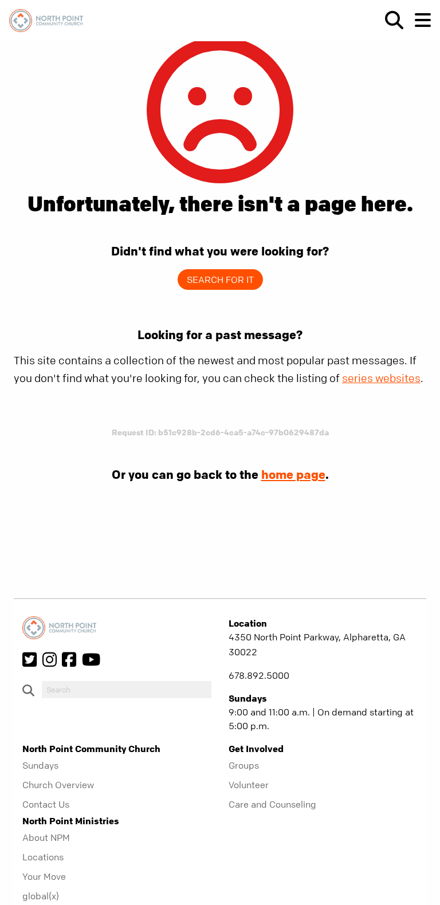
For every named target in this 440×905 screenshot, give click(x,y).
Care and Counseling (272, 804)
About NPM (46, 837)
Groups (244, 765)
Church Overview (58, 784)
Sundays (40, 765)
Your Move (44, 876)
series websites (381, 378)
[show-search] (389, 20)
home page (293, 474)
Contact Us (45, 804)
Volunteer (249, 784)
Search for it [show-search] (220, 279)
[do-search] (126, 689)
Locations (43, 857)
